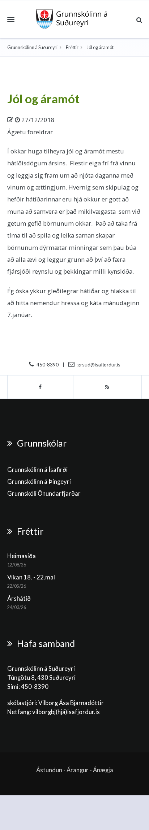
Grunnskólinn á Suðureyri (32, 47)
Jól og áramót (43, 98)
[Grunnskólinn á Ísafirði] (71, 19)
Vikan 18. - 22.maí (31, 577)
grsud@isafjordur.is (98, 364)
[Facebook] (40, 387)
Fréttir (72, 47)
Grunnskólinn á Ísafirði (37, 469)
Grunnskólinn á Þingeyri (39, 481)
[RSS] (107, 387)
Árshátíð (19, 598)
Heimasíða (21, 556)
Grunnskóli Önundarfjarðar (44, 493)
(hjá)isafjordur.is (78, 712)
